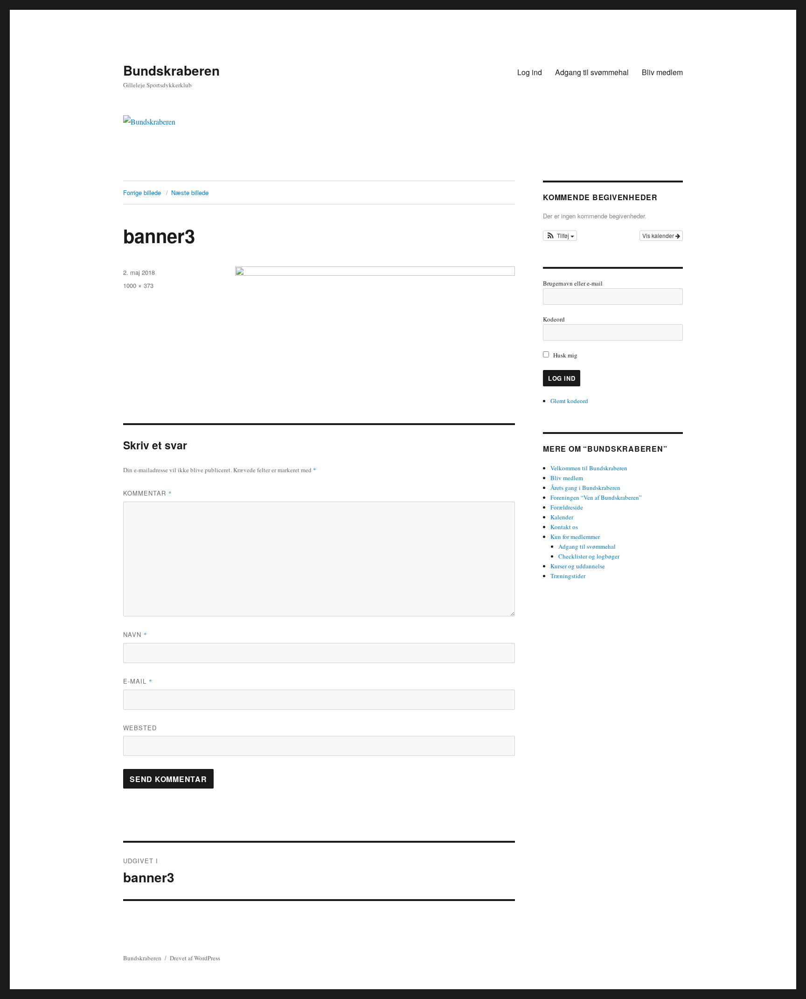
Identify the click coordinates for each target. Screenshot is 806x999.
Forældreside (566, 507)
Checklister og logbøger (588, 556)
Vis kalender (658, 235)
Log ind (529, 72)
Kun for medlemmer (575, 536)
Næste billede (189, 192)
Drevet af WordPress (195, 958)
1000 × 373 (138, 285)
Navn (135, 634)
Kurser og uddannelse (577, 566)
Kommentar (147, 493)
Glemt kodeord (569, 401)
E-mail (138, 681)
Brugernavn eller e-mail (573, 283)
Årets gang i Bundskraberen (585, 487)
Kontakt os (564, 527)
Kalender (561, 517)
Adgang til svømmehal (592, 72)
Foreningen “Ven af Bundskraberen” (596, 497)
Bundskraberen (171, 70)
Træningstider (567, 576)
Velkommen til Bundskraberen (588, 468)
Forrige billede (142, 192)
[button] (560, 235)
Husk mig (565, 355)
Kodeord (554, 319)
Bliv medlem (662, 72)
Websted (140, 727)
